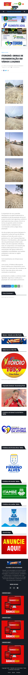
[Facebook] (3, 70)
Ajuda (13, 672)
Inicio (9, 672)
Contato (18, 672)
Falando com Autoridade (14, 11)
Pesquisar (24, 11)
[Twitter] (6, 70)
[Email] (8, 70)
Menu (3, 11)
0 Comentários (15, 67)
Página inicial (4, 52)
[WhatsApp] (15, 286)
